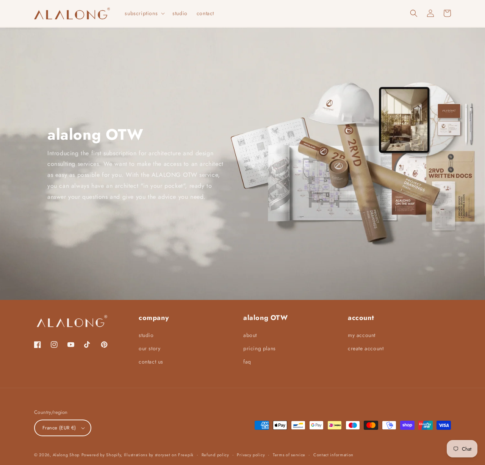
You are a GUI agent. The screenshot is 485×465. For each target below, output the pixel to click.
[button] (144, 13)
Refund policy (215, 455)
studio (146, 335)
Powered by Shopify (101, 455)
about (250, 335)
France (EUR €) (59, 427)
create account (365, 348)
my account (361, 335)
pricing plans (259, 348)
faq (247, 361)
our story (149, 348)
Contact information (333, 455)
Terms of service (289, 455)
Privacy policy (251, 455)
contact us (151, 361)
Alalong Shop (66, 455)
